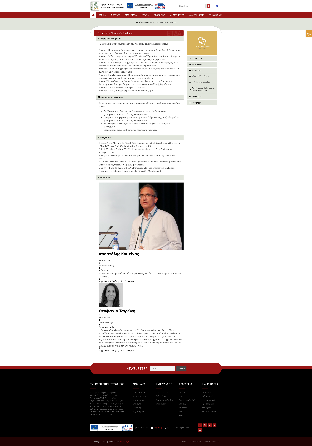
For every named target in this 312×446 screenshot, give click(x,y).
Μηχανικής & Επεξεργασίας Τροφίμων (116, 281)
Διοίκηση (183, 392)
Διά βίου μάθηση (210, 412)
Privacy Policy (195, 441)
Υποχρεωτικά (139, 400)
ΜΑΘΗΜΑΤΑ (131, 15)
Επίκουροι (183, 404)
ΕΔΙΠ (181, 412)
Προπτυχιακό (197, 58)
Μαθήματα (146, 22)
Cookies (184, 441)
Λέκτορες (183, 408)
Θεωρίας (137, 408)
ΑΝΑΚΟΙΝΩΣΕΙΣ (196, 15)
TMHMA (102, 15)
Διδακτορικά (207, 396)
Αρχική (138, 22)
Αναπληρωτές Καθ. (187, 400)
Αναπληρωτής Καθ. (107, 327)
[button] (309, 33)
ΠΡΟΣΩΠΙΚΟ (159, 15)
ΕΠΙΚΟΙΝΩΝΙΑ (215, 15)
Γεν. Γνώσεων (197, 88)
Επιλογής (137, 404)
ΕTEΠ (181, 416)
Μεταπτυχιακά (139, 396)
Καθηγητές (183, 396)
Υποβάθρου (161, 404)
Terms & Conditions (211, 441)
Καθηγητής (104, 270)
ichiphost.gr (124, 441)
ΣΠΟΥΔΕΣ (115, 15)
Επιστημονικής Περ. (199, 90)
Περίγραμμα (196, 102)
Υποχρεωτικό (197, 64)
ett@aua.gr (158, 428)
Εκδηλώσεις (207, 392)
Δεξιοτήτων (208, 88)
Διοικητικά (206, 408)
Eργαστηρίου (139, 412)
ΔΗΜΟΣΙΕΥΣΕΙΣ (177, 15)
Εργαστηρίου (197, 96)
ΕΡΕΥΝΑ (145, 15)
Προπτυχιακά (139, 392)
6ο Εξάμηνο (196, 70)
